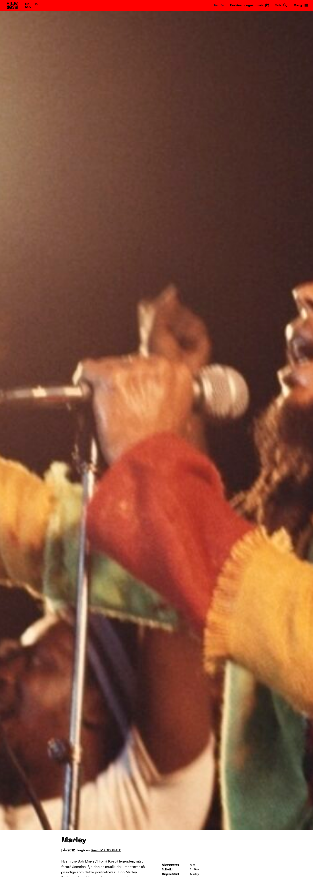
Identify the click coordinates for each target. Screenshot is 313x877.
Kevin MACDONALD (106, 850)
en (222, 5)
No (216, 5)
